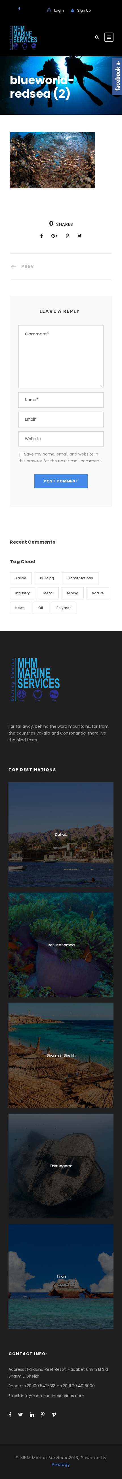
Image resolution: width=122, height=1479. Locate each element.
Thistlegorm (61, 1166)
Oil (40, 607)
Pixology (61, 1464)
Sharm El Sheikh (61, 1055)
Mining (72, 593)
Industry (22, 593)
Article (20, 578)
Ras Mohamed (61, 945)
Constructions (80, 578)
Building (47, 578)
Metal (48, 593)
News (20, 607)
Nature (98, 593)
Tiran (61, 1276)
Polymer (63, 607)
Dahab (61, 834)
